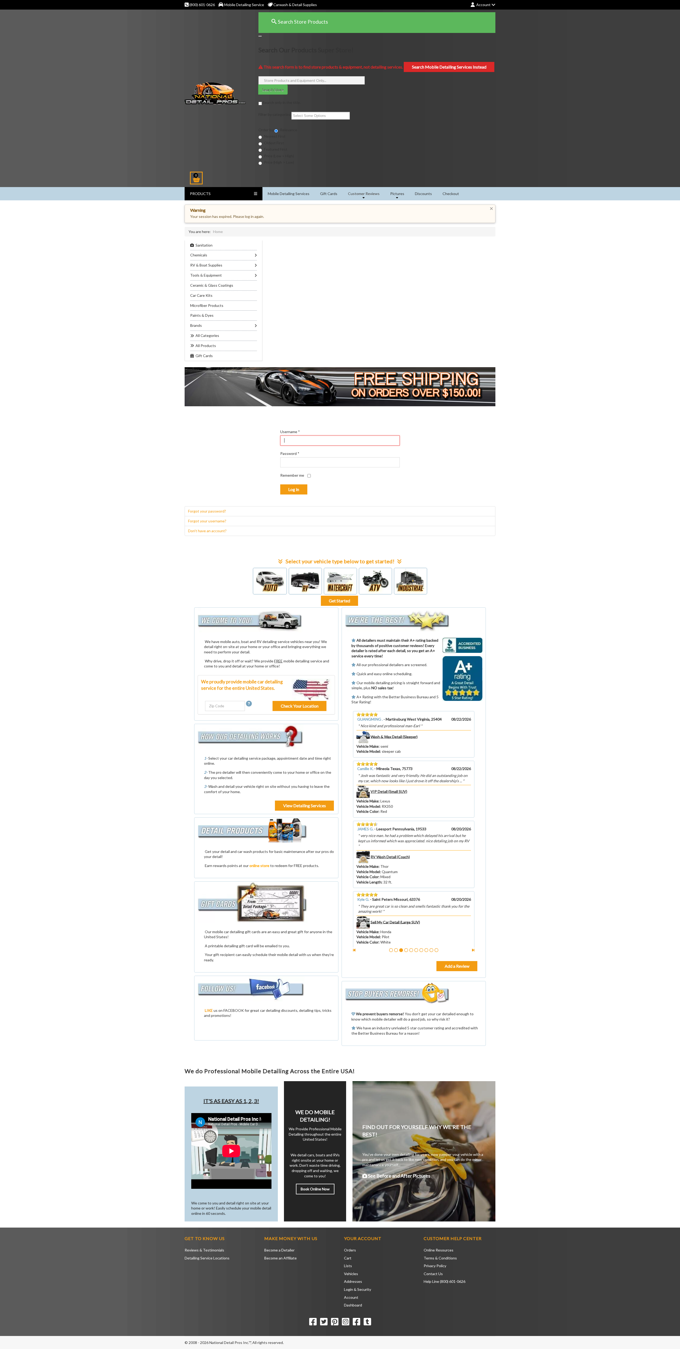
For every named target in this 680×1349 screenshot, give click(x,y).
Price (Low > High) (278, 156)
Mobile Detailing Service (244, 4)
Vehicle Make (367, 756)
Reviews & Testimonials (204, 1250)
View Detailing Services (304, 805)
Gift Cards (328, 193)
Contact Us (433, 1273)
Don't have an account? (207, 530)
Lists (348, 1265)
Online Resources (438, 1250)
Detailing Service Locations (207, 1258)
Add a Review (457, 966)
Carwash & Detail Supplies (295, 4)
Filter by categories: (274, 114)
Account (351, 1297)
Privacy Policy (435, 1265)
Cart (347, 1258)
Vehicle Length (368, 772)
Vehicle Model (368, 761)
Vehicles (351, 1273)
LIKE (209, 1010)
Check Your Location (299, 705)
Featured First (275, 149)
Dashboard (353, 1305)
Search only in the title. (281, 102)
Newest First (274, 136)
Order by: (266, 130)
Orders (350, 1250)
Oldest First (273, 143)
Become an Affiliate (280, 1258)
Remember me (292, 475)
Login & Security (357, 1289)
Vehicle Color (367, 767)
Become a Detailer (279, 1250)
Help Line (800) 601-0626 (444, 1281)
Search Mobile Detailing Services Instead (449, 66)
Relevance (288, 130)
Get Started (339, 600)
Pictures (397, 193)
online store (259, 865)
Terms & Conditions (440, 1258)
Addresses (353, 1281)
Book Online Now (315, 1189)
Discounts (423, 193)
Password (289, 453)
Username (290, 431)
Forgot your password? (207, 511)
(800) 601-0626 (202, 4)
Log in (293, 489)
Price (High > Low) (278, 162)
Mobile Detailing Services (288, 193)
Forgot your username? (207, 521)
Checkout (451, 193)
